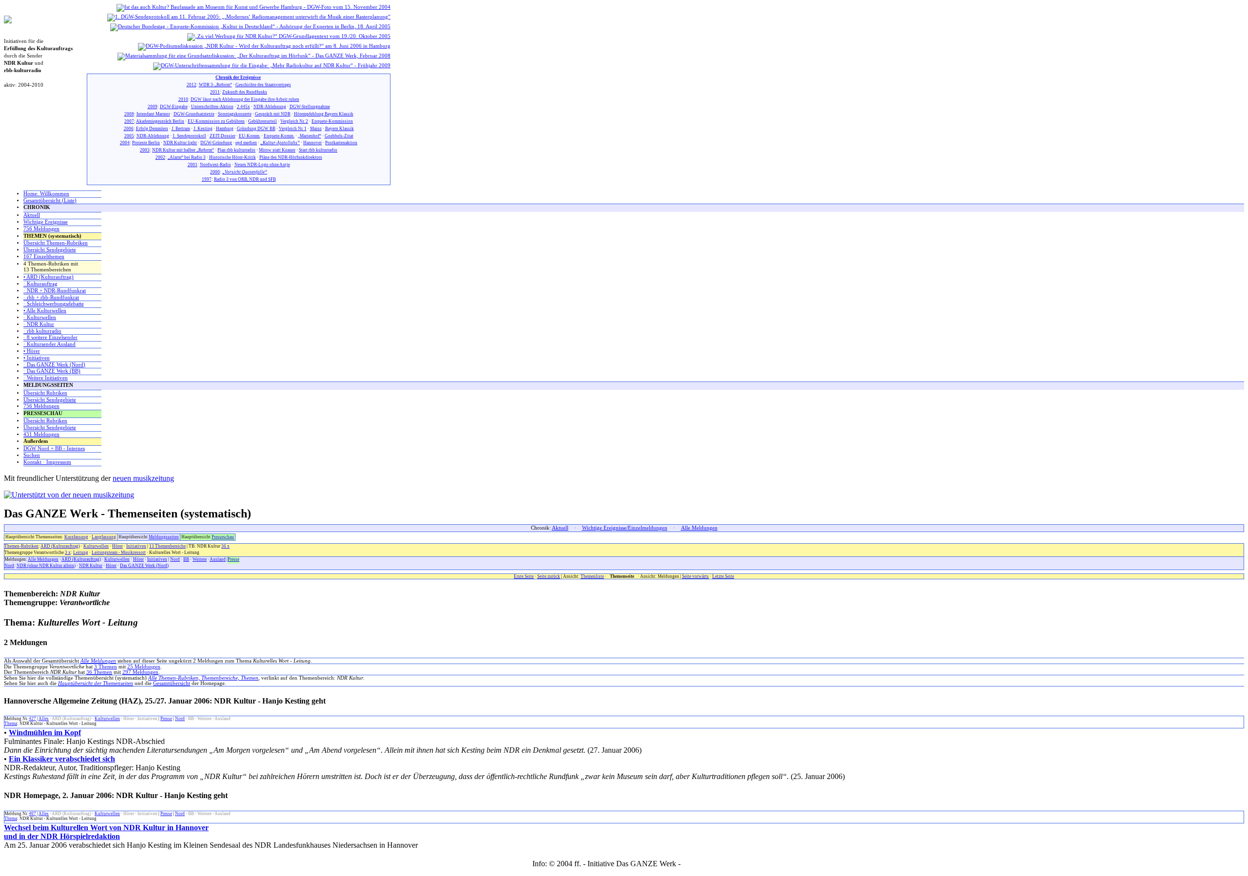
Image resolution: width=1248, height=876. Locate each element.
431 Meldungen (41, 434)
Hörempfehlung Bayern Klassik (323, 114)
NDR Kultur (90, 565)
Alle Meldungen (699, 528)
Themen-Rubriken (21, 546)
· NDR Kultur (38, 324)
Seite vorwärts (695, 576)
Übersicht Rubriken (45, 393)
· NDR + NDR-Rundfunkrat (54, 290)
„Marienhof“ (309, 135)
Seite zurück (548, 576)
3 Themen (105, 666)
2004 (125, 142)
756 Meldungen (41, 228)
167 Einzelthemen (43, 256)
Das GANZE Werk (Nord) (144, 565)
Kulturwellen (96, 546)
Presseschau (223, 536)
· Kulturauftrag (40, 283)
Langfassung (104, 536)
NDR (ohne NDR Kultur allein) (46, 565)
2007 (129, 121)
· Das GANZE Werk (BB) (51, 371)
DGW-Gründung (216, 142)
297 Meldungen (140, 672)
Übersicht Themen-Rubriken (55, 243)
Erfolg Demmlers (152, 128)
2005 (129, 135)
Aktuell (31, 215)
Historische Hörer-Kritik (232, 157)
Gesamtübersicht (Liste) (50, 200)
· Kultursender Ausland (49, 344)
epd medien (246, 142)
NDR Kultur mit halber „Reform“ (183, 150)
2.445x (243, 106)
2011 (215, 92)
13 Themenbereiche (167, 546)
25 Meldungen (143, 666)
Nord (175, 559)
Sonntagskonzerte (235, 114)
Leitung (80, 552)
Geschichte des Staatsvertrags (263, 84)
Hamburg (225, 128)
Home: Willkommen (46, 193)
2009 (152, 106)
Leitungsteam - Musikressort (119, 552)
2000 (215, 172)
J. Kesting (203, 128)
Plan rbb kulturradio (236, 150)
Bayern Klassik (339, 128)
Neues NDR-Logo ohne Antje (262, 164)
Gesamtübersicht (171, 683)
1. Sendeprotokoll (189, 135)
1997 (207, 179)
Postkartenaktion (341, 142)
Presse (233, 559)
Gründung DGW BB (256, 128)
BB (186, 559)
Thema (10, 723)
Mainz (316, 128)
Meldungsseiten (164, 536)
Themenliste (592, 576)
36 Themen (99, 672)
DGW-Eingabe (174, 106)
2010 (183, 99)
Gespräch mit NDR (273, 114)
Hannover (312, 142)
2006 (129, 128)
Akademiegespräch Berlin (160, 121)
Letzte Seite (723, 576)
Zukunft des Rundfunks (244, 92)
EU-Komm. (249, 135)
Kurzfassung (76, 536)
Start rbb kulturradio (318, 150)
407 (32, 813)
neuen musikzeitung (143, 478)
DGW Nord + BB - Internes (54, 448)
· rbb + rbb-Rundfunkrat (51, 297)
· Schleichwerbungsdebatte (53, 303)
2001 (192, 164)
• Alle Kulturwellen (44, 310)
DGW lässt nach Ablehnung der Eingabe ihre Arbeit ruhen (245, 99)
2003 (145, 150)
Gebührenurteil (262, 121)
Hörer (117, 546)
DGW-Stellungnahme (310, 106)
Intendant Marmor (153, 114)
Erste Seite (524, 576)
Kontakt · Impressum (47, 462)
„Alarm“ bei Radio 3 (187, 157)
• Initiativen (36, 358)
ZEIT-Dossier (222, 135)
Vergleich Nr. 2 (294, 121)
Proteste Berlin (146, 142)
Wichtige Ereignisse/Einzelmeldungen (624, 528)
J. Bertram (181, 128)
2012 (191, 84)
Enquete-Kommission (332, 121)
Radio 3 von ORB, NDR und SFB (245, 179)
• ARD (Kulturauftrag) (48, 277)
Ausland (218, 559)
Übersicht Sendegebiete (49, 249)
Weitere (200, 559)
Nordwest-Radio (215, 164)
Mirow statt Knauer (277, 150)
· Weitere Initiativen (45, 378)
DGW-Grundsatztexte (194, 114)
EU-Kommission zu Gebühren (216, 121)
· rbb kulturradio (42, 331)
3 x (68, 552)
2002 (160, 157)
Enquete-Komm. (279, 135)
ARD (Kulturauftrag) (60, 546)
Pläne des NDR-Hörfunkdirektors (290, 157)
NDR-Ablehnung (270, 106)
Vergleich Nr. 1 (293, 128)
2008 (129, 114)
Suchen (31, 455)
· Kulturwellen (39, 317)
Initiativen (136, 546)
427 (32, 718)
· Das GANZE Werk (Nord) (54, 364)
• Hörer (31, 351)
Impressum (699, 863)
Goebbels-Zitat (339, 135)
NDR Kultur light (180, 142)
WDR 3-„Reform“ (215, 84)
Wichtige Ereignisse (45, 222)
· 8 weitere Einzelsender (50, 337)
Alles (44, 718)
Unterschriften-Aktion (212, 106)
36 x (225, 546)
